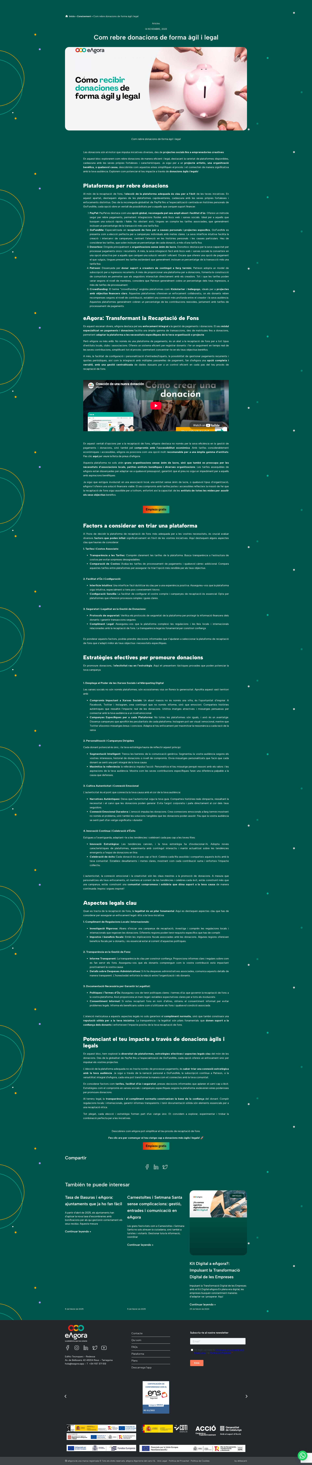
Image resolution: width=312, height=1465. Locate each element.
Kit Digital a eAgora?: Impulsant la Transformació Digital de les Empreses (215, 1270)
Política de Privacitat (179, 1461)
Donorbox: (96, 246)
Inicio (72, 16)
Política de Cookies (200, 1461)
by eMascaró (240, 1461)
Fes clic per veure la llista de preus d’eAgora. (112, 456)
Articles (156, 23)
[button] (147, 1167)
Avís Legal (162, 1461)
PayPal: (94, 213)
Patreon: (95, 268)
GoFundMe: (97, 229)
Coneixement (84, 16)
